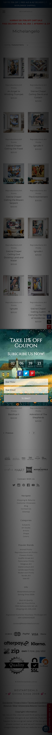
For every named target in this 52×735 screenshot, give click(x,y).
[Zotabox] (50, 403)
